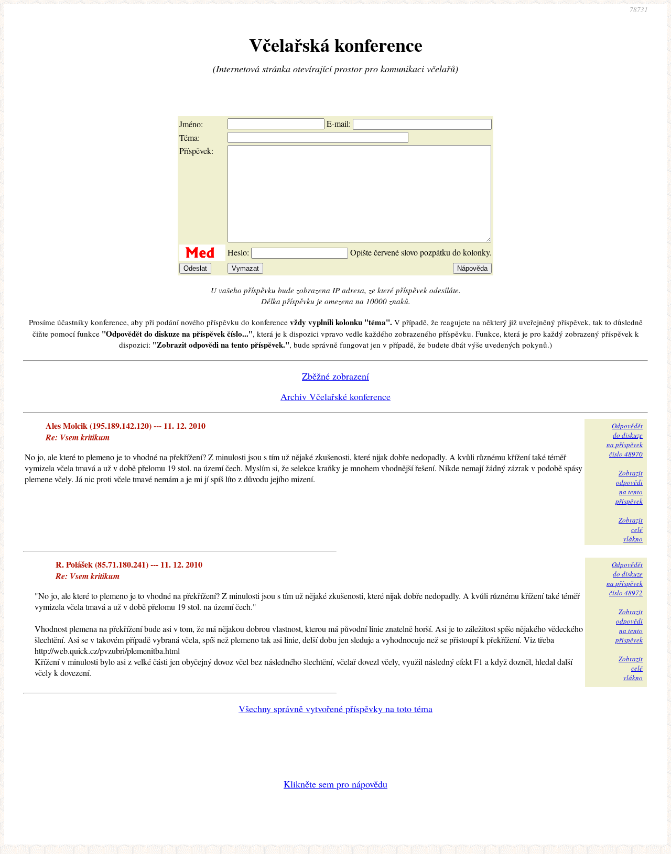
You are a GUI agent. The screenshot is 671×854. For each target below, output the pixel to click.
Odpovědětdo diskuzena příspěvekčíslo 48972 (625, 578)
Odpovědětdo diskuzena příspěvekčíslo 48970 (625, 440)
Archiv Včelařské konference (335, 396)
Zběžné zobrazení (335, 376)
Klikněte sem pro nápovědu (335, 784)
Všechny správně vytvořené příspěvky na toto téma (335, 708)
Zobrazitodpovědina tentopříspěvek (629, 487)
